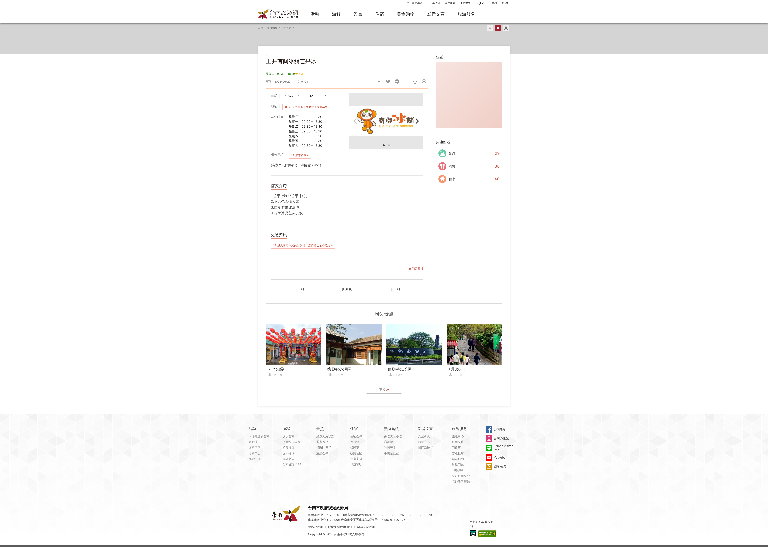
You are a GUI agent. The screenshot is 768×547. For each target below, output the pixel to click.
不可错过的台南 (258, 436)
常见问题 (458, 464)
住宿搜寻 (356, 436)
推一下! (388, 82)
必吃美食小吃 (393, 436)
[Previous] (355, 121)
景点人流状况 (325, 436)
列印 (415, 82)
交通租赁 (458, 453)
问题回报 (424, 82)
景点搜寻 (322, 442)
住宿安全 (356, 459)
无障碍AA (487, 533)
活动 (314, 14)
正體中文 (465, 3)
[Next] (416, 121)
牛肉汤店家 (391, 453)
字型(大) (506, 28)
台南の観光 (501, 438)
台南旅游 (500, 429)
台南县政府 (433, 3)
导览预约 (458, 459)
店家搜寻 (390, 442)
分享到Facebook (379, 82)
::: (408, 3)
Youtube (500, 457)
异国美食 (390, 447)
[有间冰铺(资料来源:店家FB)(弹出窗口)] (386, 121)
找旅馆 (354, 442)
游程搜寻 (288, 447)
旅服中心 (458, 436)
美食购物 (405, 14)
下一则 (395, 289)
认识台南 (288, 436)
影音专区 (424, 442)
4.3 (301, 74)
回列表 (347, 289)
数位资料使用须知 (340, 527)
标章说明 (356, 464)
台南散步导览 (291, 442)
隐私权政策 (315, 527)
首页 (260, 27)
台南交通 (458, 442)
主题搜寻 (322, 453)
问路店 (456, 447)
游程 (336, 14)
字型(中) (498, 28)
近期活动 (254, 447)
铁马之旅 (288, 459)
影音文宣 (436, 14)
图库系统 (424, 447)
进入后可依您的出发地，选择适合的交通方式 (305, 245)
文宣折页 (424, 436)
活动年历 (254, 453)
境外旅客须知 (461, 481)
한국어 (506, 3)
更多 (382, 390)
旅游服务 (466, 14)
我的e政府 (473, 533)
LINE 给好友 (397, 82)
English (479, 3)
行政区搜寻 (323, 447)
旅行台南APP (461, 476)
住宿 (379, 14)
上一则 (299, 289)
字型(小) (490, 28)
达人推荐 (288, 453)
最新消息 (254, 442)
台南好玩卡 (289, 464)
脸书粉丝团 (302, 155)
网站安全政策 (366, 527)
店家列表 (286, 27)
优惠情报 (254, 459)
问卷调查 (458, 470)
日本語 (493, 3)
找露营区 (356, 453)
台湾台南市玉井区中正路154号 (308, 107)
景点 (358, 14)
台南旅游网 (278, 14)
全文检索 (450, 3)
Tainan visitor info (503, 448)
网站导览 (417, 3)
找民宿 (354, 447)
